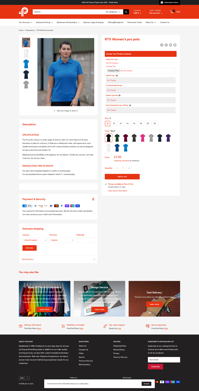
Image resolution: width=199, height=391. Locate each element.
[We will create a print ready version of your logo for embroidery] (117, 75)
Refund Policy (27, 259)
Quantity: (109, 168)
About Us (149, 22)
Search (82, 357)
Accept (146, 384)
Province (53, 235)
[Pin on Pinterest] (166, 45)
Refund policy (84, 364)
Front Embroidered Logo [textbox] (114, 85)
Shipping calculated (121, 161)
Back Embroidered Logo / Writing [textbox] (138, 105)
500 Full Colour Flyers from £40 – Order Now (100, 2)
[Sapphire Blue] (125, 147)
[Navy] (159, 138)
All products (30, 30)
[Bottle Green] (117, 138)
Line (119, 328)
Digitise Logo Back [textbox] (133, 95)
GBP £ (22, 378)
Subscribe (155, 366)
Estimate (29, 248)
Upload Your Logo (112, 59)
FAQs (81, 353)
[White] (108, 147)
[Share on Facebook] (161, 45)
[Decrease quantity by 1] (116, 168)
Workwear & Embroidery (67, 22)
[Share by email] (175, 45)
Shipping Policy (119, 346)
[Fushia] (142, 138)
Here (39, 328)
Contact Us (164, 22)
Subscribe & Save (171, 2)
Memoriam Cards (134, 22)
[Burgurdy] (125, 138)
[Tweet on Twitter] (170, 45)
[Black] (108, 138)
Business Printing (43, 22)
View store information (117, 191)
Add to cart (122, 176)
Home (21, 30)
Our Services (24, 22)
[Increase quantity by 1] (128, 168)
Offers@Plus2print (115, 22)
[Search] (126, 11)
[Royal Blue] (117, 147)
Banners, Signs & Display (93, 22)
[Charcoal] (134, 138)
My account (154, 13)
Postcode (80, 235)
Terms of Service (86, 361)
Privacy (116, 353)
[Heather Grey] (151, 138)
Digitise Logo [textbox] (131, 75)
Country (25, 235)
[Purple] (168, 138)
